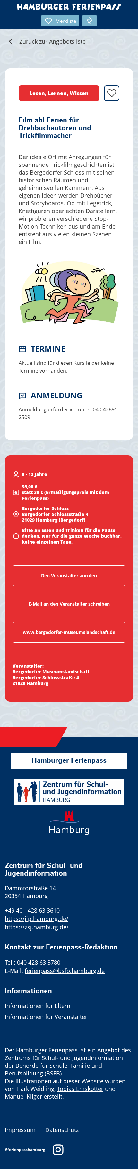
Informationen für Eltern (37, 1006)
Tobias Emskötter (80, 1089)
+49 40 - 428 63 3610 (32, 910)
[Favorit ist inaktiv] (111, 93)
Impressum (20, 1130)
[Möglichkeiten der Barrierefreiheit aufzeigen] (89, 20)
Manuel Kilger (23, 1096)
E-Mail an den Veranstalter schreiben (69, 604)
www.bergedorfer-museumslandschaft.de (69, 632)
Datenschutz (62, 1130)
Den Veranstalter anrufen (69, 575)
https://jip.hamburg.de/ (36, 918)
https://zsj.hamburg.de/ (37, 927)
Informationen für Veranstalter (46, 1017)
